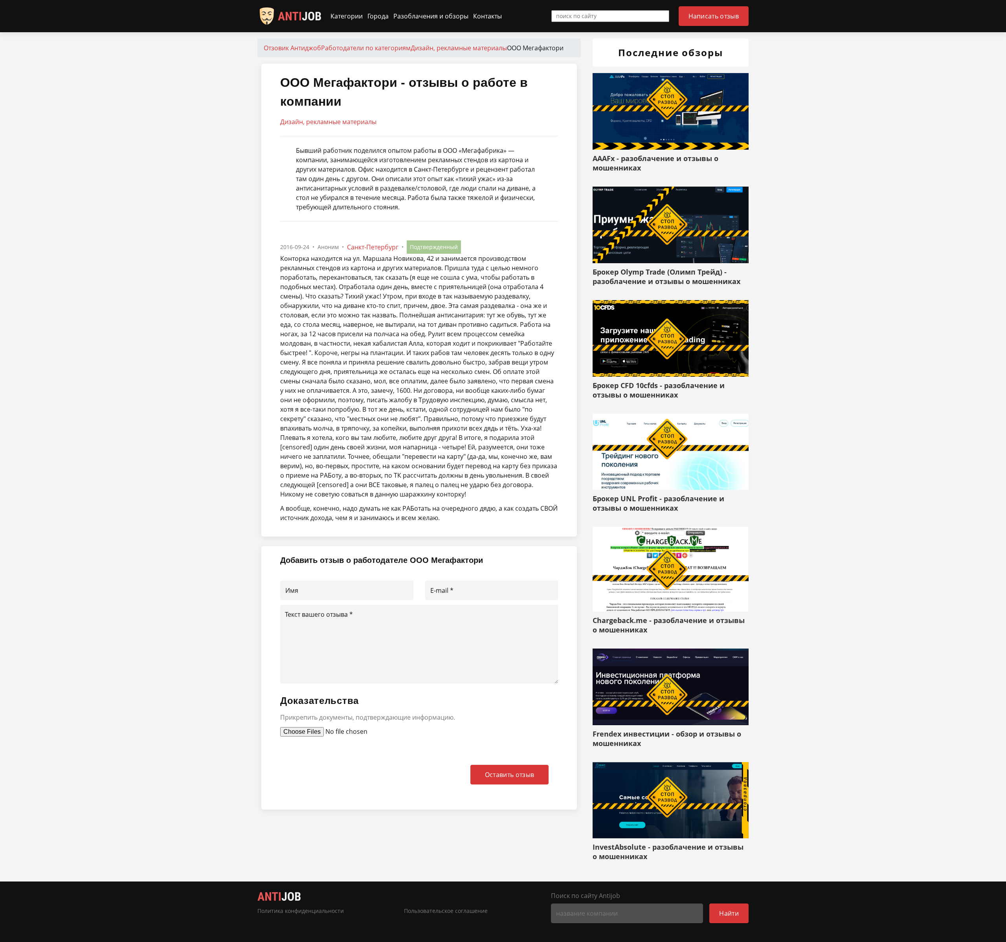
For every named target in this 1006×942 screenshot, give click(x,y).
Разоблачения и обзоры (430, 16)
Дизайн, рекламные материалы (328, 121)
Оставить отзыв (509, 774)
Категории (346, 16)
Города (378, 16)
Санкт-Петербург (372, 247)
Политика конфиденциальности (300, 911)
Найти (729, 913)
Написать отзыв (713, 16)
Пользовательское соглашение (446, 911)
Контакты (487, 16)
